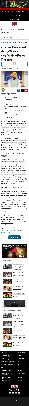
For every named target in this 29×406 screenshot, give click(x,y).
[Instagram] (16, 16)
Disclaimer (20, 355)
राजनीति (3, 32)
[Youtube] (19, 16)
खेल (8, 32)
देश (7, 29)
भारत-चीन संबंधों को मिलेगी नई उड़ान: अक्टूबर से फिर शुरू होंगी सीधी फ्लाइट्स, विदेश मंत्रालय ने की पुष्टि (13, 230)
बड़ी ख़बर (13, 29)
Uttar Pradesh (20, 29)
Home (2, 29)
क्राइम (24, 9)
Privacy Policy (21, 358)
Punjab (9, 42)
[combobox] (9, 37)
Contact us (20, 361)
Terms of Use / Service (22, 365)
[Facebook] (10, 16)
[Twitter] (13, 16)
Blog (6, 42)
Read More (14, 237)
